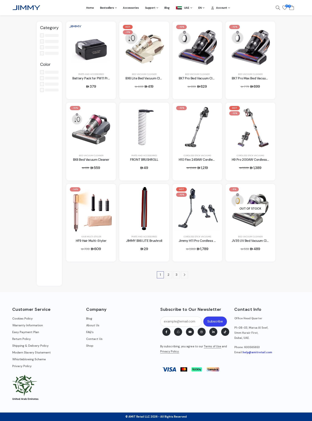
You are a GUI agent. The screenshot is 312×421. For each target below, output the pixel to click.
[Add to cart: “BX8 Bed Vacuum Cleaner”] (107, 110)
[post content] (91, 46)
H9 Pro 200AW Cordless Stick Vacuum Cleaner (266, 160)
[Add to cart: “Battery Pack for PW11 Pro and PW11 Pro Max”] (107, 29)
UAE (186, 8)
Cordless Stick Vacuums (197, 155)
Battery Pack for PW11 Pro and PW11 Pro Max (104, 78)
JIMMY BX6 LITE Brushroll (144, 241)
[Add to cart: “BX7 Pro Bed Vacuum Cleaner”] (214, 29)
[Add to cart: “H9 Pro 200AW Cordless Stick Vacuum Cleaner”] (267, 110)
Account (221, 8)
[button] (278, 7)
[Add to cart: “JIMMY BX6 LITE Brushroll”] (161, 192)
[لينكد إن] (213, 332)
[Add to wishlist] (108, 40)
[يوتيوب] (190, 332)
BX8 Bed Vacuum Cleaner (91, 160)
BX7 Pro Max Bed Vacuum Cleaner (256, 78)
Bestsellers (107, 8)
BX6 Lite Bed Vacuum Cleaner (146, 78)
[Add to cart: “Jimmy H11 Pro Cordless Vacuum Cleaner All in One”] (214, 192)
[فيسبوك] (166, 332)
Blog (167, 8)
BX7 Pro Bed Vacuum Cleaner (200, 78)
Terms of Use (212, 346)
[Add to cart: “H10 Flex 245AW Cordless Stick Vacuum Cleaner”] (214, 110)
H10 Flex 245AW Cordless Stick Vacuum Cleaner (214, 160)
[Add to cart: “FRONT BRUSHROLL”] (161, 110)
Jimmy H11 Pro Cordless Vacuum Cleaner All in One (215, 241)
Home (90, 8)
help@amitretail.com (257, 352)
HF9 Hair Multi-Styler (91, 241)
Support (150, 8)
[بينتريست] (178, 332)
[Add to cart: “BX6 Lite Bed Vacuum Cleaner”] (161, 29)
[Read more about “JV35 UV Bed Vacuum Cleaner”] (267, 192)
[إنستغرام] (202, 332)
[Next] (184, 274)
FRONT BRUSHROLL (144, 160)
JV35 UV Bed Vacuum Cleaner (253, 241)
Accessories (131, 8)
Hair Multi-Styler (91, 236)
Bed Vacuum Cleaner (144, 74)
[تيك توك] (225, 332)
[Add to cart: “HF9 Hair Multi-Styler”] (107, 192)
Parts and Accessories (91, 74)
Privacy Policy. (169, 351)
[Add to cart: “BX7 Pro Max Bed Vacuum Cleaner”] (267, 29)
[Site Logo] (26, 7)
